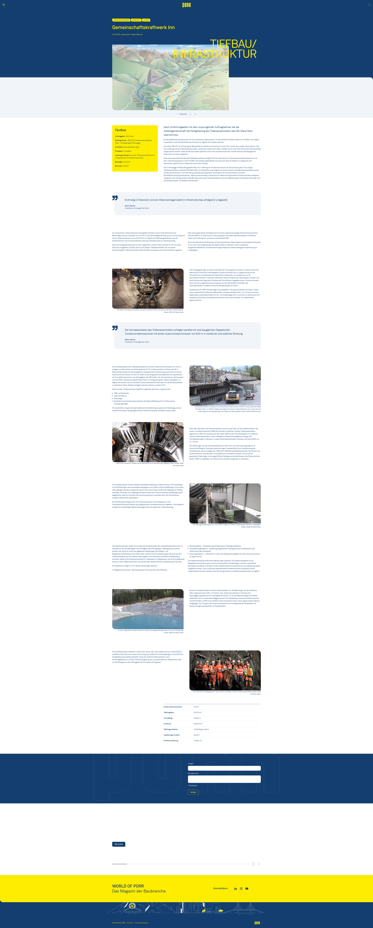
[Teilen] (195, 114)
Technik (146, 20)
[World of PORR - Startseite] (186, 4)
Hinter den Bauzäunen (121, 20)
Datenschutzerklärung (141, 923)
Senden (193, 792)
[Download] (190, 114)
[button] (3, 5)
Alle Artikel (119, 844)
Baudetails (136, 20)
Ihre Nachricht (193, 773)
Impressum (130, 923)
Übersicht (183, 114)
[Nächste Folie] (258, 864)
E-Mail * (191, 764)
